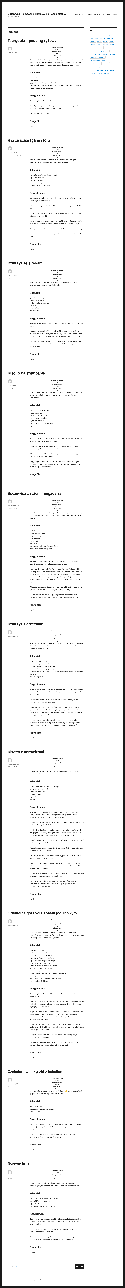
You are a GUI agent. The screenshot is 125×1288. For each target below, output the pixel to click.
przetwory (104, 54)
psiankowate (94, 57)
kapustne (93, 41)
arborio (9, 388)
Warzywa (89, 14)
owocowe (107, 48)
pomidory (97, 54)
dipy (110, 35)
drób (101, 38)
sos (107, 64)
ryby (103, 60)
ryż (8, 55)
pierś (92, 54)
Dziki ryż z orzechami (26, 623)
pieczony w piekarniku (103, 51)
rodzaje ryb (102, 57)
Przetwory (106, 14)
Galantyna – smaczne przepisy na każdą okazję (37, 14)
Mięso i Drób (79, 14)
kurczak (105, 41)
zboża (11, 55)
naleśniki (112, 44)
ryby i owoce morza (96, 64)
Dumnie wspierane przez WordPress (47, 1280)
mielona (93, 44)
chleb (92, 35)
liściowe (111, 41)
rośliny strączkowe (95, 60)
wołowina (93, 70)
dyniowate (107, 38)
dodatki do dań (94, 38)
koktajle (99, 41)
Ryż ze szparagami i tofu (29, 140)
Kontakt (114, 14)
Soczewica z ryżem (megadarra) (35, 493)
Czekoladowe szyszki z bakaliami (36, 1071)
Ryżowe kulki (19, 1163)
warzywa (93, 67)
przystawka (112, 54)
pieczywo (113, 51)
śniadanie (106, 73)
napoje (92, 48)
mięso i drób (105, 44)
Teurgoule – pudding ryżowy (32, 40)
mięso (98, 44)
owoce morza (99, 48)
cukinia (97, 35)
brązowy (10, 155)
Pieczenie (97, 14)
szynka (112, 64)
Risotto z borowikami (26, 751)
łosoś (100, 73)
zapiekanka (100, 70)
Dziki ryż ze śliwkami (26, 263)
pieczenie (113, 48)
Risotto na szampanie (26, 373)
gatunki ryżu (16, 155)
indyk (112, 38)
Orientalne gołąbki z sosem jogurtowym (42, 912)
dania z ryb (104, 35)
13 (26, 1266)
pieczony (93, 51)
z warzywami (13, 639)
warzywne (99, 67)
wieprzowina (107, 67)
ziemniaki (112, 70)
